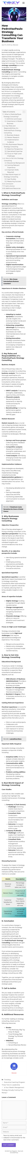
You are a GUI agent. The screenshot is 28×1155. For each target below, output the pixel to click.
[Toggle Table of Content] (23, 112)
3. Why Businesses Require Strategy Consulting (13, 146)
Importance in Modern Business (15, 122)
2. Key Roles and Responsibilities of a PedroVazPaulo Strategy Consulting (12, 129)
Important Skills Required (13, 171)
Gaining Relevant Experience (13, 166)
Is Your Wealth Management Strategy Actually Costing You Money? (13, 1090)
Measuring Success (14, 181)
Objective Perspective (15, 149)
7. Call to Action (9, 186)
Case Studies (11, 179)
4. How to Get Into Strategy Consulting (13, 159)
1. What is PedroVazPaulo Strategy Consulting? (12, 115)
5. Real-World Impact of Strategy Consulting (12, 176)
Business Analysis (13, 135)
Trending (7, 1080)
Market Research (13, 137)
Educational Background (15, 163)
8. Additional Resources (12, 188)
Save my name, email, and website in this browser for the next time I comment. (14, 1138)
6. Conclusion (8, 184)
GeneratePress (14, 1152)
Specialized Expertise (14, 151)
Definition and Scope (14, 119)
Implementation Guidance (13, 141)
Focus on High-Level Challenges (14, 155)
